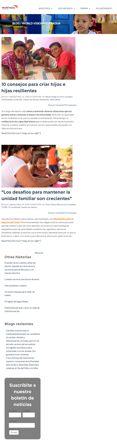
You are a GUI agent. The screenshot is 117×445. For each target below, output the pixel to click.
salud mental (55, 99)
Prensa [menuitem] (84, 8)
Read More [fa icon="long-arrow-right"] (21, 133)
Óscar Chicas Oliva (53, 204)
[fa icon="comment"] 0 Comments (62, 105)
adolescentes (6, 99)
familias (72, 204)
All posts (39, 252)
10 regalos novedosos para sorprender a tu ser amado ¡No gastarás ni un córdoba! (21, 351)
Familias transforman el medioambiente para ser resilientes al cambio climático (23, 334)
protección (17, 99)
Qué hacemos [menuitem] (65, 8)
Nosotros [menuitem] (44, 8)
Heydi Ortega (51, 97)
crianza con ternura (31, 99)
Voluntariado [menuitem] (104, 8)
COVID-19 (6, 207)
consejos (68, 97)
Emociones (44, 99)
